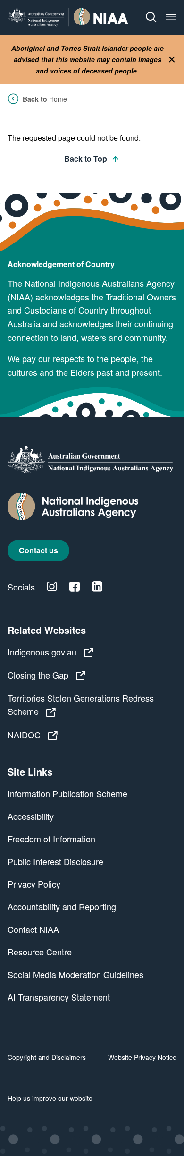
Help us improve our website (50, 1098)
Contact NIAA (33, 929)
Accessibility (31, 816)
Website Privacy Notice (142, 1057)
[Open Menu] (170, 17)
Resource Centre (40, 952)
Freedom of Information (51, 839)
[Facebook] (74, 586)
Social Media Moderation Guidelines (75, 974)
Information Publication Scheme (67, 793)
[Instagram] (52, 586)
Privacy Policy (34, 884)
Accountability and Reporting (62, 906)
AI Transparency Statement (59, 997)
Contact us (38, 550)
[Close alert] (171, 60)
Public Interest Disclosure (55, 861)
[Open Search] (151, 17)
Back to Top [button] (85, 158)
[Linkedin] (97, 586)
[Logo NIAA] (68, 17)
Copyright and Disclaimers (47, 1057)
